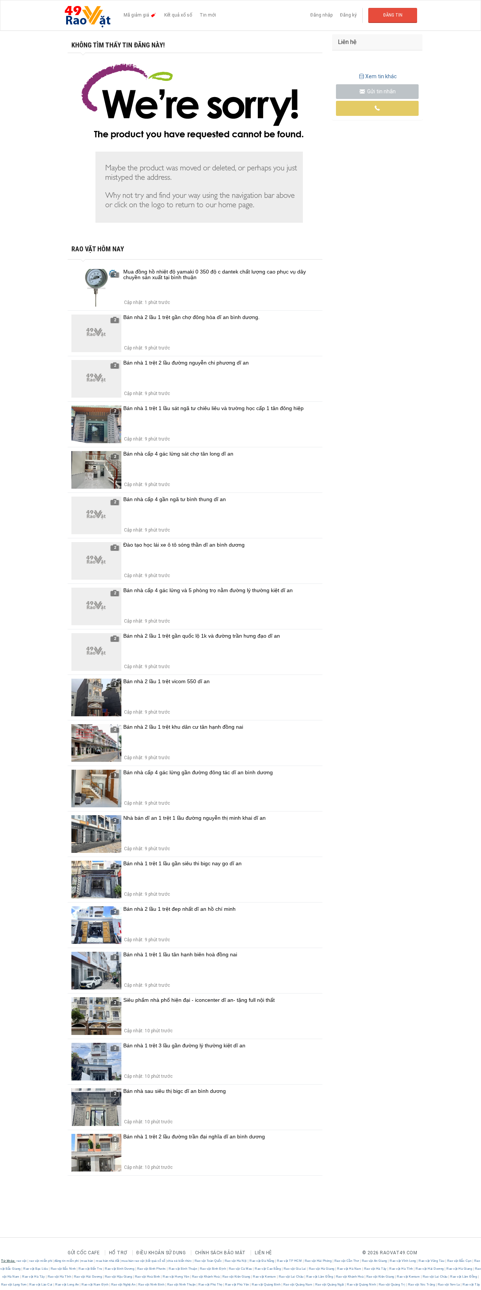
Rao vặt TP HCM (289, 1261)
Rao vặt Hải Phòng (318, 1261)
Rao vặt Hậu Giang (118, 1276)
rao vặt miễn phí (41, 1261)
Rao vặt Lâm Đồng (320, 1276)
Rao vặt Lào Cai (41, 1284)
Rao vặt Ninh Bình (151, 1284)
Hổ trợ (118, 1252)
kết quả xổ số (155, 1261)
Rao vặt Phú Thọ (211, 1284)
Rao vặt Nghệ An (123, 1284)
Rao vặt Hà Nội (236, 1261)
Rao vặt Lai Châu (291, 1276)
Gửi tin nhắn (381, 91)
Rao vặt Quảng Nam (297, 1284)
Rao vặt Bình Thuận (183, 1268)
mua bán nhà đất (107, 1261)
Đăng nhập (321, 15)
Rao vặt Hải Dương (430, 1268)
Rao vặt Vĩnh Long (403, 1261)
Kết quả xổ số (178, 15)
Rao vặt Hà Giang (321, 1268)
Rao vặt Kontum (264, 1276)
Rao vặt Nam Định (95, 1284)
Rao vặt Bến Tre (90, 1268)
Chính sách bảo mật (220, 1252)
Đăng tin (392, 15)
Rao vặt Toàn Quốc (208, 1261)
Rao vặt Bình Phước (151, 1268)
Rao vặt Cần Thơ (346, 1261)
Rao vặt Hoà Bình (147, 1276)
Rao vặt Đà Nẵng (262, 1261)
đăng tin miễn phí (66, 1261)
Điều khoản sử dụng (161, 1252)
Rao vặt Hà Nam (349, 1268)
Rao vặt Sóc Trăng (421, 1284)
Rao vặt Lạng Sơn (14, 1284)
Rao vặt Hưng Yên (176, 1276)
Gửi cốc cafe (84, 1252)
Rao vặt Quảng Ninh (361, 1284)
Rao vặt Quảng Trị (392, 1284)
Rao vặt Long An (67, 1284)
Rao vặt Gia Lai (295, 1268)
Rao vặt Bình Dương (119, 1268)
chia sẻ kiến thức (179, 1261)
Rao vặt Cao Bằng (268, 1268)
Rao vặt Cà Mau (240, 1268)
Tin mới (208, 15)
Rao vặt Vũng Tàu (431, 1261)
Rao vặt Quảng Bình (266, 1284)
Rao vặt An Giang (374, 1261)
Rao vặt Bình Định (213, 1268)
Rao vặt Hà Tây (375, 1268)
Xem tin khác (381, 76)
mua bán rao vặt (133, 1261)
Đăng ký (348, 15)
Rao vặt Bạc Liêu (36, 1268)
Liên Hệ (263, 1252)
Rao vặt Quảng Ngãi (329, 1284)
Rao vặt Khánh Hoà (206, 1276)
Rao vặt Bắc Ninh (63, 1268)
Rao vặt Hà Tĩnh (401, 1268)
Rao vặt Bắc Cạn (459, 1261)
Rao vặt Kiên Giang (236, 1276)
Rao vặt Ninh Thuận (181, 1284)
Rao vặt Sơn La (449, 1284)
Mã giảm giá (137, 15)
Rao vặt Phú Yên (237, 1284)
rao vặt (22, 1261)
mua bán (87, 1261)
